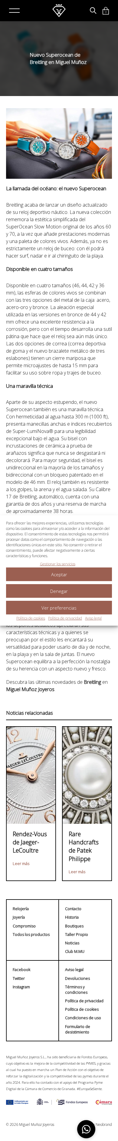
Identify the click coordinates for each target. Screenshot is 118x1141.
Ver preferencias (59, 608)
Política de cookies (30, 618)
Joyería (19, 917)
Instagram (21, 987)
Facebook (21, 969)
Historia (72, 917)
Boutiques (74, 926)
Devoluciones (77, 978)
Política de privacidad (65, 618)
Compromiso (24, 926)
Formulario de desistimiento (77, 1029)
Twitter (19, 978)
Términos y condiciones (76, 989)
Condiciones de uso (83, 1017)
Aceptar (59, 574)
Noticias (72, 943)
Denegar (59, 591)
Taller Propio (76, 934)
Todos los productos (31, 934)
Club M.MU (74, 951)
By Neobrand (101, 1124)
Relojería (21, 908)
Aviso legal (93, 618)
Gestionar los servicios (57, 564)
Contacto (73, 908)
